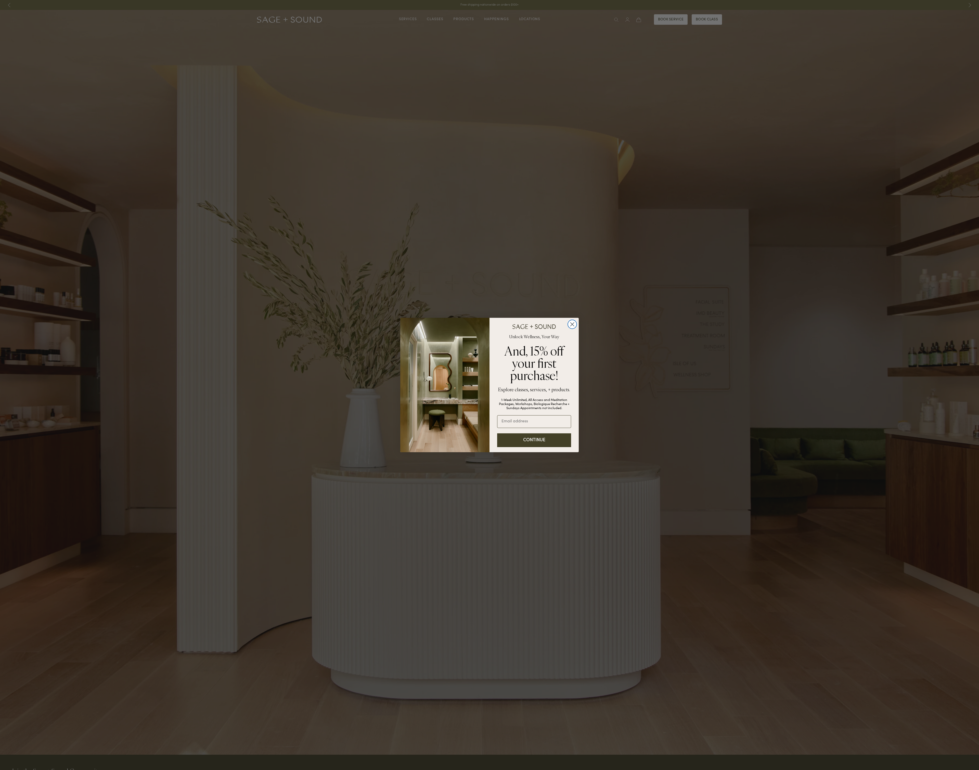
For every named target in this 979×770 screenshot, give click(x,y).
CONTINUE (534, 440)
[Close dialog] (572, 324)
